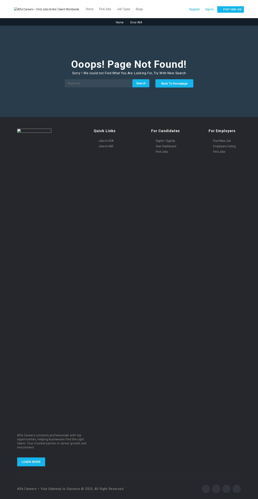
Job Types (123, 9)
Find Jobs (105, 9)
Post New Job (222, 140)
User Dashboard (166, 146)
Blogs (139, 9)
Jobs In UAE (105, 146)
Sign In (209, 9)
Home (90, 9)
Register (194, 9)
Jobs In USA (106, 140)
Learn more (31, 462)
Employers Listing (224, 146)
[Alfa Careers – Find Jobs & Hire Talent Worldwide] (48, 9)
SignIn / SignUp (165, 140)
